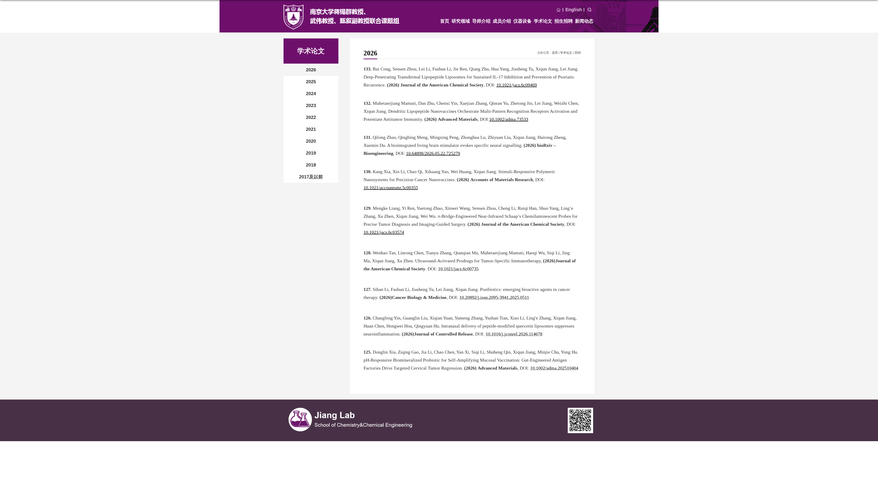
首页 (558, 10)
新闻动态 (584, 21)
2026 (577, 52)
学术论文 (543, 21)
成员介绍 (502, 21)
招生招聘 (563, 21)
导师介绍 (481, 21)
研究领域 (461, 21)
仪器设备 (522, 21)
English (573, 9)
